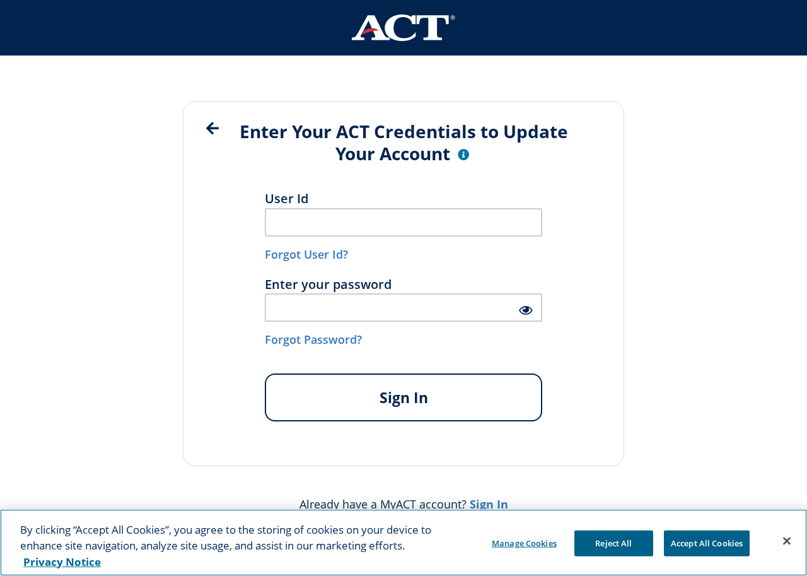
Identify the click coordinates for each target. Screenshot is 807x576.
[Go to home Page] (403, 28)
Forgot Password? (313, 339)
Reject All (613, 542)
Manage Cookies (524, 542)
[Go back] (212, 128)
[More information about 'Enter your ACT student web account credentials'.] (463, 155)
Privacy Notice (62, 562)
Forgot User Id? (306, 254)
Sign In (404, 397)
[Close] (787, 541)
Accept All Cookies (707, 542)
